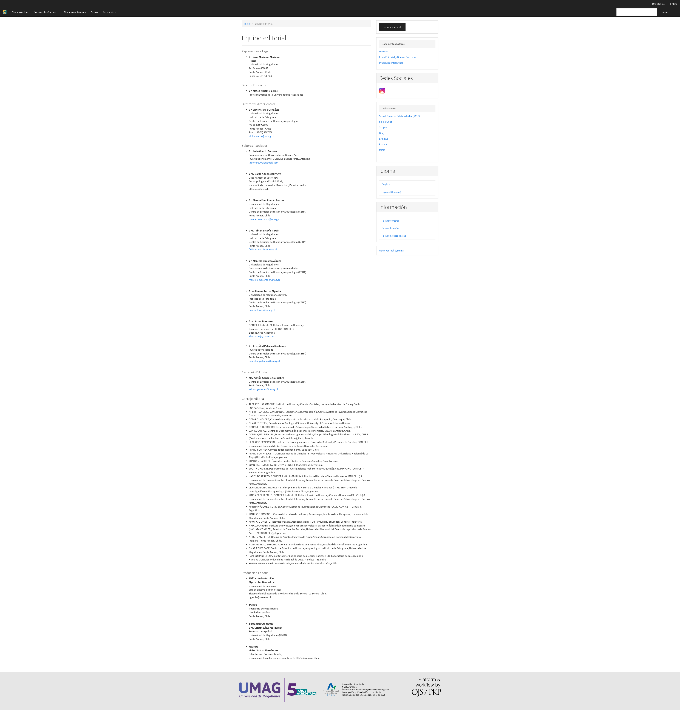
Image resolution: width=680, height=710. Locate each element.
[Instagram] (382, 90)
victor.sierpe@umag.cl (261, 136)
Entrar (673, 3)
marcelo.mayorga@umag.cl (264, 279)
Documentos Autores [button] (45, 12)
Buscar (664, 12)
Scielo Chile (385, 121)
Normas (383, 51)
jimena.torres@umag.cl (262, 310)
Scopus (383, 127)
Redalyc (383, 144)
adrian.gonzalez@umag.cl (263, 389)
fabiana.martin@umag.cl (263, 249)
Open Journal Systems (391, 250)
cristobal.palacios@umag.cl (264, 361)
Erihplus (383, 138)
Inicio (247, 23)
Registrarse (658, 3)
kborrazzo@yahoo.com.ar (263, 336)
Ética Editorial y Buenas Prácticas (397, 57)
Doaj (381, 133)
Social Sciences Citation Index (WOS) (399, 116)
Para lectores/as (390, 220)
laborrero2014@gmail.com (263, 162)
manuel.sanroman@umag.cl (264, 219)
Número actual (20, 12)
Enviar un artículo (392, 27)
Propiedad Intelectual (391, 62)
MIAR (382, 150)
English (386, 184)
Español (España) (391, 192)
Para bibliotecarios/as (394, 235)
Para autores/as (390, 228)
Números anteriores (75, 12)
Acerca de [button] (108, 12)
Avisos (94, 12)
